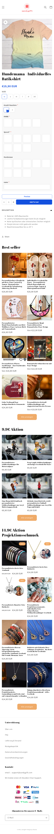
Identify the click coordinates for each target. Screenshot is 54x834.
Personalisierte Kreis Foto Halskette (37, 568)
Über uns (8, 729)
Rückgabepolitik (11, 746)
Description (8, 210)
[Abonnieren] (46, 818)
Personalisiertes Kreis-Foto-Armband (13, 569)
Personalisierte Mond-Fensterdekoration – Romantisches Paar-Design (37, 325)
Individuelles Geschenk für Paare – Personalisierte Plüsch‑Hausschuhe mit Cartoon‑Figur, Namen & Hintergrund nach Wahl (37, 284)
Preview (27, 196)
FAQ (6, 735)
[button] (3, 7)
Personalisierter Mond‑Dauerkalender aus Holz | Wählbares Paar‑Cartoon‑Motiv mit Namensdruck (14, 326)
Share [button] (7, 237)
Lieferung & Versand (13, 740)
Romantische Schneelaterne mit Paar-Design (39, 365)
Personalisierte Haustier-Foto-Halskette (13, 606)
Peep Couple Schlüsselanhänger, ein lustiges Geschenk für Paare (39, 463)
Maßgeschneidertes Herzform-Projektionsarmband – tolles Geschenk (38, 692)
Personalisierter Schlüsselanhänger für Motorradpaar (10, 464)
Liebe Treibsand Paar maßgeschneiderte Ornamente (13, 403)
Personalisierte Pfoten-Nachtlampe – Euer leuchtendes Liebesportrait (14, 365)
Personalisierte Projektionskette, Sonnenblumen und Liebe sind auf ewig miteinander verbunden (14, 693)
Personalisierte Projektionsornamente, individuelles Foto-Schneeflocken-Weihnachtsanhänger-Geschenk (39, 609)
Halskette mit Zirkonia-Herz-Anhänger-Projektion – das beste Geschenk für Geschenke (39, 649)
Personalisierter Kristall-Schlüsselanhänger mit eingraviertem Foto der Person (38, 404)
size (4, 91)
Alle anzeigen (27, 417)
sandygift (23, 829)
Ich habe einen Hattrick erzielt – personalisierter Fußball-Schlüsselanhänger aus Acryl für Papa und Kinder (39, 504)
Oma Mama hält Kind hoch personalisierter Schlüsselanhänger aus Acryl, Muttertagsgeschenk (13, 504)
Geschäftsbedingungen (14, 758)
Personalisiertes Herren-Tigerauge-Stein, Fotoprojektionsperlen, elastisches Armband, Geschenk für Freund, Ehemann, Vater (14, 651)
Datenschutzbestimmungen (16, 752)
